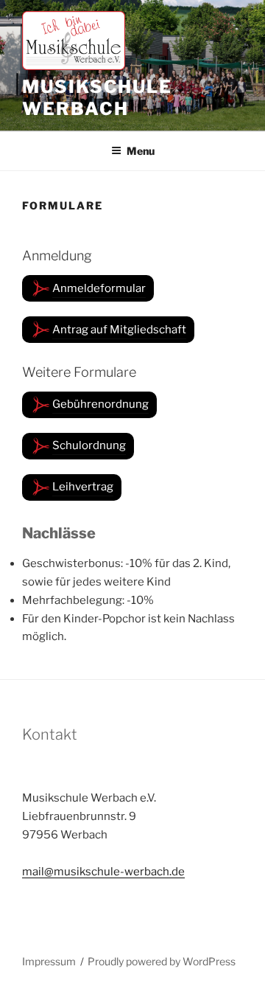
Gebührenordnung (100, 404)
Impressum (49, 961)
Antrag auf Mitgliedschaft (119, 329)
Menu (141, 151)
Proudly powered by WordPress (162, 961)
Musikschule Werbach (97, 97)
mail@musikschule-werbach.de (103, 871)
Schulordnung (89, 445)
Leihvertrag (82, 486)
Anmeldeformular (99, 288)
